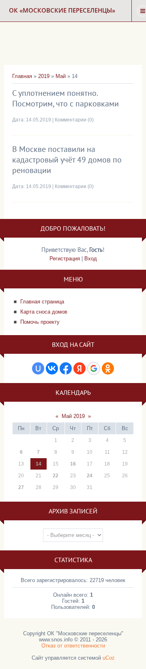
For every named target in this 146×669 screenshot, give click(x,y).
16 (73, 464)
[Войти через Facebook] (66, 368)
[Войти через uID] (38, 368)
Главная (22, 76)
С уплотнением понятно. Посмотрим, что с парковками (65, 98)
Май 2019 (73, 416)
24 (89, 475)
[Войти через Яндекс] (79, 368)
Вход (90, 258)
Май (61, 76)
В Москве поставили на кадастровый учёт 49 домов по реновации (67, 159)
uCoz (109, 658)
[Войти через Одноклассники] (108, 368)
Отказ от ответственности (73, 646)
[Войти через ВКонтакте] (52, 368)
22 (55, 475)
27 (21, 487)
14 (38, 464)
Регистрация (64, 258)
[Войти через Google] (93, 368)
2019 (43, 76)
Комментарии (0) (74, 120)
